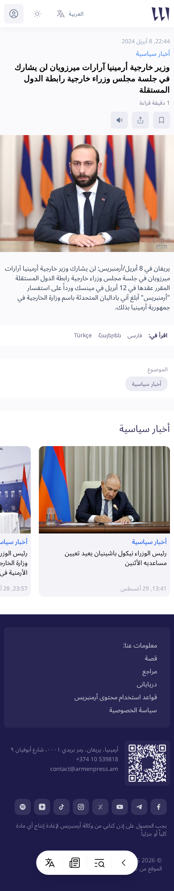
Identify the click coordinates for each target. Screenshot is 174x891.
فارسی (134, 335)
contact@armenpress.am (84, 768)
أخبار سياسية (146, 383)
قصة (151, 658)
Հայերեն (109, 335)
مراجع (149, 671)
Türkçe (83, 335)
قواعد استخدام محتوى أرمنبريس (115, 696)
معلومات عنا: (140, 645)
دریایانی (147, 683)
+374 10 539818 (97, 759)
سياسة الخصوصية (133, 709)
